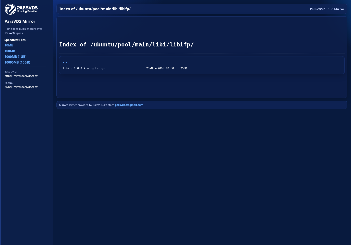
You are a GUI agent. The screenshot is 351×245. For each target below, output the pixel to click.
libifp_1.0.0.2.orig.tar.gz (84, 68)
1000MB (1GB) (15, 56)
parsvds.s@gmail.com (129, 105)
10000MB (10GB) (17, 62)
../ (65, 62)
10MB (8, 45)
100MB (9, 51)
